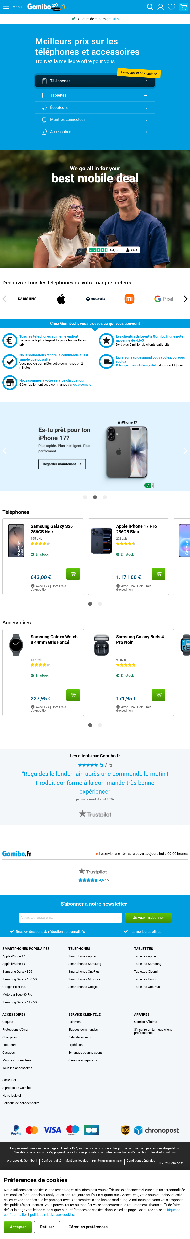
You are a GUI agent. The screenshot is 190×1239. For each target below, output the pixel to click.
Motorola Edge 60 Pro (17, 994)
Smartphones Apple (82, 956)
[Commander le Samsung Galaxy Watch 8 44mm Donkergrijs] (73, 695)
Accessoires (13, 1014)
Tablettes (143, 949)
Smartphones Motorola (84, 979)
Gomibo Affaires (145, 1022)
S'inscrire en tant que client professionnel (153, 1031)
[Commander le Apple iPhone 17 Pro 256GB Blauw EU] (158, 574)
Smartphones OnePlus (84, 971)
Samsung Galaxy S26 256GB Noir (52, 529)
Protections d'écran (15, 1029)
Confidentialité (51, 1160)
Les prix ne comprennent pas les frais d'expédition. (146, 1148)
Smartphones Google (83, 987)
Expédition (75, 1045)
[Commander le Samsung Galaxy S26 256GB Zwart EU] (73, 574)
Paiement (75, 1022)
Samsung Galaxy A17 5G (19, 1002)
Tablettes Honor (145, 979)
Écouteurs (9, 1045)
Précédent (5, 299)
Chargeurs (9, 1037)
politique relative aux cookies (52, 1215)
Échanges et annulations (85, 1052)
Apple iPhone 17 (13, 956)
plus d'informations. (163, 1152)
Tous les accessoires (17, 1068)
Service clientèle (84, 1014)
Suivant (185, 299)
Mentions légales (76, 1160)
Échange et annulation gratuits (137, 365)
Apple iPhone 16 (13, 964)
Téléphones (79, 949)
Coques (7, 1022)
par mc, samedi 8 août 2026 (95, 799)
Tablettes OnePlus (147, 987)
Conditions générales (141, 1160)
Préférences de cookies (107, 1161)
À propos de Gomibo (16, 1088)
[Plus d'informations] (32, 586)
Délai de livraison (80, 1037)
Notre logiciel (11, 1095)
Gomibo (9, 1080)
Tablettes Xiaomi (146, 971)
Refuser (47, 1227)
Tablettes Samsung (147, 964)
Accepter (18, 1227)
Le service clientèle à (143, 854)
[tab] (95, 813)
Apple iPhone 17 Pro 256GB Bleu (136, 529)
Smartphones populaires (26, 949)
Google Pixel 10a (14, 987)
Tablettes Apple (145, 956)
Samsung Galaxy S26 (17, 971)
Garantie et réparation (83, 1060)
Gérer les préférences (88, 1227)
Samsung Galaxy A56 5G (19, 979)
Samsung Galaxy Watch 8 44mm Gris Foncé (54, 639)
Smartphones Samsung (84, 964)
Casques (8, 1052)
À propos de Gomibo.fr (22, 1160)
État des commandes (83, 1029)
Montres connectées (16, 1060)
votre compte (81, 384)
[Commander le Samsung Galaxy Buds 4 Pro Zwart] (158, 695)
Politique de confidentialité (20, 1103)
